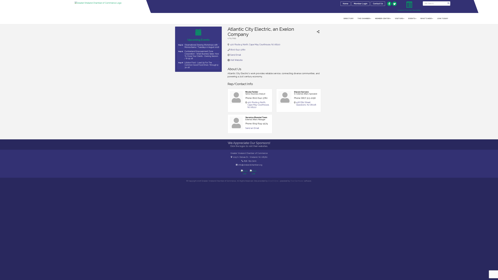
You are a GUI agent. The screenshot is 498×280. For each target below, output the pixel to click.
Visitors (399, 18)
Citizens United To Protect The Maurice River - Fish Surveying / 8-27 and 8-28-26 (201, 69)
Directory (349, 18)
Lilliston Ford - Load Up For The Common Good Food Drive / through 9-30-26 (202, 60)
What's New (426, 18)
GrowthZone (273, 181)
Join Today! (442, 18)
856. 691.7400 (250, 161)
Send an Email (252, 128)
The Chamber (363, 18)
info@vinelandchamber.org (250, 165)
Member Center (382, 18)
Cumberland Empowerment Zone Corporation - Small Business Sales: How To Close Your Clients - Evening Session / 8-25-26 (202, 50)
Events (411, 18)
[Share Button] (318, 32)
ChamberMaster (297, 181)
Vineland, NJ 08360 (250, 157)
